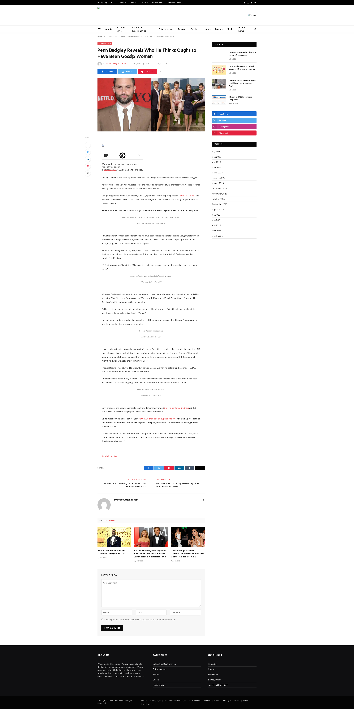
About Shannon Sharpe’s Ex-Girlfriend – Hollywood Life (111, 552)
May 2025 (216, 225)
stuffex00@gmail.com (117, 64)
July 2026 (216, 151)
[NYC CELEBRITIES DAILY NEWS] (106, 15)
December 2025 (219, 188)
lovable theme (241, 29)
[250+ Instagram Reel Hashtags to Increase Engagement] (219, 55)
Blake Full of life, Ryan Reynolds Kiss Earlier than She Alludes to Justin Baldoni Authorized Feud (150, 553)
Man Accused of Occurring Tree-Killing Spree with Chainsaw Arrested (177, 485)
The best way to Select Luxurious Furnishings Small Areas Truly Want (242, 83)
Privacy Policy (157, 3)
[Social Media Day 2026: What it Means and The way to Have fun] (219, 69)
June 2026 (216, 157)
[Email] (88, 173)
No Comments (151, 64)
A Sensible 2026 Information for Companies (242, 98)
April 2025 (216, 230)
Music (230, 29)
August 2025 (218, 209)
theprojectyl (119, 700)
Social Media (158, 685)
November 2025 (219, 194)
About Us (122, 3)
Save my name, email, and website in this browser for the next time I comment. (140, 619)
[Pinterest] (88, 166)
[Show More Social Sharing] (160, 71)
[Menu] (99, 29)
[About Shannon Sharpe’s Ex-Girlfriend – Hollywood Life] (114, 537)
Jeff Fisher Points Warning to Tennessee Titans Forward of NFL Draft (124, 485)
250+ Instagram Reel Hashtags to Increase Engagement (242, 54)
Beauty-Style (121, 29)
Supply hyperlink (109, 456)
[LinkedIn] (88, 159)
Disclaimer (144, 3)
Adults (108, 29)
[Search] (255, 29)
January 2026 (218, 183)
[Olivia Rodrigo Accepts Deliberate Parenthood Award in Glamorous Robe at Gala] (188, 537)
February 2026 (218, 178)
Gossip (193, 29)
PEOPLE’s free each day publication (156, 419)
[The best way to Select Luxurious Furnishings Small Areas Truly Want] (219, 84)
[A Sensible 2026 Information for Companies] (219, 100)
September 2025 (219, 204)
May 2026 (216, 162)
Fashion (182, 29)
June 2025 (216, 220)
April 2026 (216, 167)
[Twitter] (88, 152)
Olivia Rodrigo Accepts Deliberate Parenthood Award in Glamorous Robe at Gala (187, 553)
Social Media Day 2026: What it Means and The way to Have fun (242, 68)
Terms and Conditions (175, 3)
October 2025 (218, 199)
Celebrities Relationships (139, 29)
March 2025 (217, 236)
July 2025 (216, 215)
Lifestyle (206, 29)
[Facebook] (88, 145)
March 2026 (217, 173)
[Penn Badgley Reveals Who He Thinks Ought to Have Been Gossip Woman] (151, 104)
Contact (133, 3)
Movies (219, 29)
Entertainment (166, 29)
